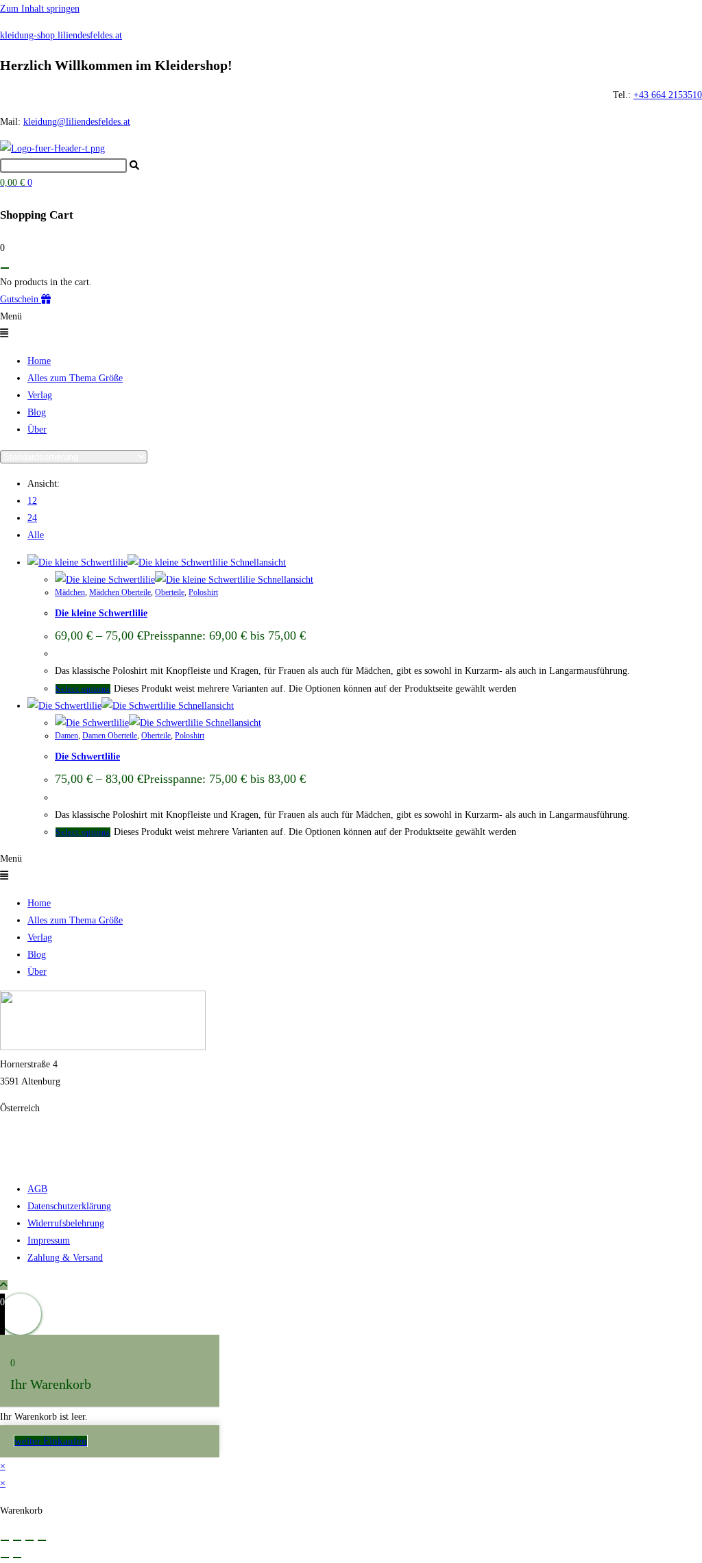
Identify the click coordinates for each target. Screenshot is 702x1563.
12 (32, 501)
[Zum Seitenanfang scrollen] (4, 1285)
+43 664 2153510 (667, 95)
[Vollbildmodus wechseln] (17, 1540)
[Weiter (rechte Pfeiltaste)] (17, 1557)
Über (37, 429)
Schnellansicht (257, 562)
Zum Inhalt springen (40, 8)
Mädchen (70, 592)
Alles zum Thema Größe (75, 378)
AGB (37, 1189)
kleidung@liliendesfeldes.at (76, 122)
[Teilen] (29, 1540)
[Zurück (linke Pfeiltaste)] (5, 1557)
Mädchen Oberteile (120, 592)
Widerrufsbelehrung (65, 1223)
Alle (35, 535)
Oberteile (169, 592)
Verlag (39, 395)
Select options (83, 689)
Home (39, 361)
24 (32, 518)
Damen (66, 735)
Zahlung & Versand (65, 1257)
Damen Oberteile (109, 735)
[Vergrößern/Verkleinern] (5, 1540)
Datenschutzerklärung (69, 1206)
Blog (36, 412)
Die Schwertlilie (87, 756)
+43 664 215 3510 (35, 1135)
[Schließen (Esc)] (42, 1540)
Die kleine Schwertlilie (101, 613)
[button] (351, 325)
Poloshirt (203, 592)
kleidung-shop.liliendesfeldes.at (61, 35)
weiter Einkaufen (50, 1440)
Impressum (48, 1240)
